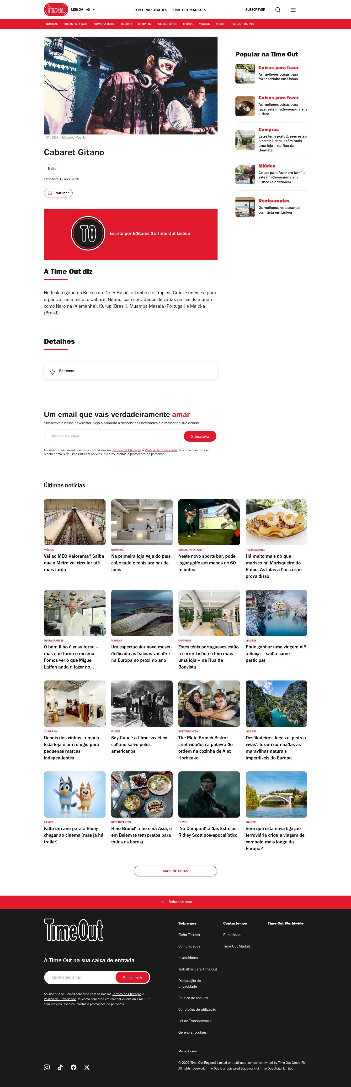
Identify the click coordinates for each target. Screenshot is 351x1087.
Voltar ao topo (180, 902)
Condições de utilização (197, 1010)
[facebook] (73, 1067)
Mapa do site (187, 1052)
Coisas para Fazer (76, 24)
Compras (144, 24)
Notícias (52, 24)
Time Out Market (242, 24)
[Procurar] (278, 10)
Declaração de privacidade (189, 984)
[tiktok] (60, 1067)
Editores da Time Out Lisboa (161, 234)
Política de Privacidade (161, 450)
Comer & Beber (104, 24)
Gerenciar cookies (192, 1033)
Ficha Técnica (189, 935)
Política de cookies (193, 998)
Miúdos (188, 24)
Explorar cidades (150, 10)
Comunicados (189, 947)
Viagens (204, 24)
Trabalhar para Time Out (197, 970)
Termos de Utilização (126, 450)
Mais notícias (175, 872)
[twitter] (87, 1067)
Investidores (188, 958)
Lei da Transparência (195, 1021)
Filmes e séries (167, 24)
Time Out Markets (189, 10)
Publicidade (232, 935)
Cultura (126, 24)
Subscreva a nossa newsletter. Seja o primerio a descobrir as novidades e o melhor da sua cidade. (122, 423)
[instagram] (47, 1067)
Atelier (220, 24)
